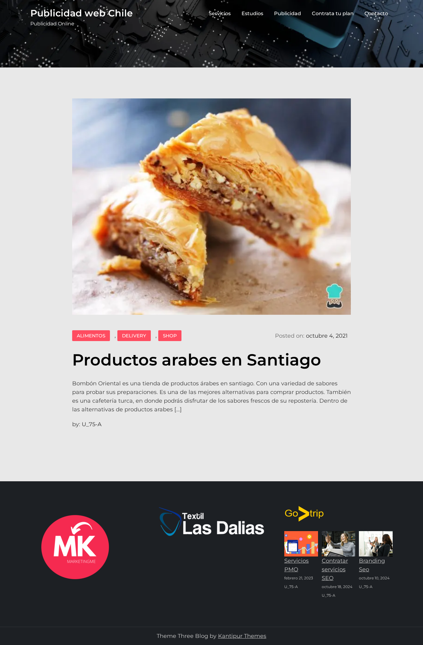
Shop (170, 336)
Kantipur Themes (242, 636)
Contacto (376, 13)
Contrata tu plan (333, 13)
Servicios (220, 13)
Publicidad (287, 13)
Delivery (134, 336)
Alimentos (91, 336)
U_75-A (92, 424)
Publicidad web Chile (81, 13)
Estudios (252, 13)
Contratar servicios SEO (335, 569)
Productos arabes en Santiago (196, 360)
